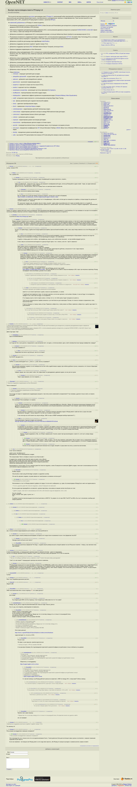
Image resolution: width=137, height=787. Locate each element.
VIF (39, 128)
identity (15, 132)
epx (14, 101)
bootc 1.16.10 (107, 122)
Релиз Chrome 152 (108, 89)
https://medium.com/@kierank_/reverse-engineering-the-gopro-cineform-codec (38, 197)
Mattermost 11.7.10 (108, 120)
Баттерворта (51, 90)
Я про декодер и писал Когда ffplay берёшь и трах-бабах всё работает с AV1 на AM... (53, 690)
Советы (115, 50)
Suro (19, 350)
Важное (115, 36)
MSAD (58, 128)
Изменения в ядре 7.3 (105, 152)
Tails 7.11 (106, 139)
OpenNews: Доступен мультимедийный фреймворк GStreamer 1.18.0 (28, 148)
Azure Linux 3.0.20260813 (110, 140)
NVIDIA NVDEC (81, 30)
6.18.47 (111, 148)
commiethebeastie (17, 602)
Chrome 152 (107, 124)
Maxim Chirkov (127, 784)
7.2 (104, 151)
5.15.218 (102, 149)
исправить (90, 141)
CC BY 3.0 (14, 152)
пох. (19, 182)
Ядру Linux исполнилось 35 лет (111, 78)
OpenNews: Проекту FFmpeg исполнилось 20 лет (22, 144)
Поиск (98, 2)
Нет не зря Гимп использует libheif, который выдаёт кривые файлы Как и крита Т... (51, 310)
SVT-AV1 (69, 37)
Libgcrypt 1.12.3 (107, 114)
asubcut (15, 87)
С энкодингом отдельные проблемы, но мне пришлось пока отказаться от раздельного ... (59, 284)
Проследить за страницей (13, 785)
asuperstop (24, 90)
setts (14, 135)
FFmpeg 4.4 (49, 16)
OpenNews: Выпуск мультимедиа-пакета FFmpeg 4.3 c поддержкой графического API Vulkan (34, 146)
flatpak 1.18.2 (107, 103)
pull (110, 151)
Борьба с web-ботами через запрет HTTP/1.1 (117, 56)
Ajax (71, 163)
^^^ (27, 172)
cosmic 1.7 (106, 127)
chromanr (15, 74)
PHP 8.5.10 (106, 123)
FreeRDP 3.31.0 (107, 119)
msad (17, 128)
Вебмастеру (128, 785)
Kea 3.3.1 (106, 128)
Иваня (11, 529)
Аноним (17, 177)
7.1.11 (108, 148)
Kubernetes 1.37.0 (108, 117)
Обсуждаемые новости (115, 69)
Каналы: (103, 24)
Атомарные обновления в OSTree (114, 63)
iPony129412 (12, 588)
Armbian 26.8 (107, 135)
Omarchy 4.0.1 (107, 136)
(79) (15, 163)
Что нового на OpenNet (107, 27)
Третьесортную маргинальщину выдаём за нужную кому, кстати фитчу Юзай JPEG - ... (54, 314)
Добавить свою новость (107, 32)
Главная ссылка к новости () (25, 143)
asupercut (16, 84)
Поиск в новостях (105, 28)
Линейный (82, 163)
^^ (26, 172)
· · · (31, 166)
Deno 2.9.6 (106, 108)
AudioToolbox (45, 41)
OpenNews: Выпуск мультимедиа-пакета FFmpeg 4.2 (23, 147)
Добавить (114, 785)
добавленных (21, 22)
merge (107, 151)
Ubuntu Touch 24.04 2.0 (109, 145)
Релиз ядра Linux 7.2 (109, 43)
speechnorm (16, 82)
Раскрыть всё (91, 163)
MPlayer (53, 19)
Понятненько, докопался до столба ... (45, 694)
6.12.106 (116, 148)
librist (61, 46)
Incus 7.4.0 (106, 104)
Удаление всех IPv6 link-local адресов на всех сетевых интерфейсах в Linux (114, 59)
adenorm (15, 79)
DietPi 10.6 (106, 141)
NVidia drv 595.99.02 (108, 105)
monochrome (16, 122)
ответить (24, 166)
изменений (13, 22)
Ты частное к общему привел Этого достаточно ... (52, 705)
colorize (15, 117)
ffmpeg (17, 155)
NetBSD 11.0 (107, 143)
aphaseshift (23, 76)
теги (102, 2)
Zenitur (11, 503)
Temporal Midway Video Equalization (66, 95)
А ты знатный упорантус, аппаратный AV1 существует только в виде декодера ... (50, 683)
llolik (19, 418)
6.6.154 (120, 148)
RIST (31, 46)
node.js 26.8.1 (107, 111)
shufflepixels (16, 92)
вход (117, 0)
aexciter (15, 125)
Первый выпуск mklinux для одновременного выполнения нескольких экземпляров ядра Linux (113, 40)
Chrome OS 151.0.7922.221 (110, 134)
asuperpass (16, 90)
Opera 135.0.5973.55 (108, 110)
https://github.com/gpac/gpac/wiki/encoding (34, 269)
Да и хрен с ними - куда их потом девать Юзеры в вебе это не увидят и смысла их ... (53, 319)
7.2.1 (105, 148)
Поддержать (120, 785)
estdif (14, 98)
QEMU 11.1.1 (107, 121)
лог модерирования (95, 745)
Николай (12, 582)
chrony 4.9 (106, 107)
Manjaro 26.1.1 (107, 138)
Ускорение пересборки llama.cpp (114, 61)
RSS (97, 163)
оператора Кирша (30, 106)
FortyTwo (12, 323)
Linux (107, 12)
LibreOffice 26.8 (107, 113)
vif (13, 128)
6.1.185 (124, 148)
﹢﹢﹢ (28, 166)
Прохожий (12, 381)
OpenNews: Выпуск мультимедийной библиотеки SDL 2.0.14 (25, 149)
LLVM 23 (106, 126)
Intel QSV (90, 30)
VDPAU (40, 25)
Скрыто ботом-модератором (28, 503)
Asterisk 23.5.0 (107, 109)
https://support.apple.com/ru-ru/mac (29, 664)
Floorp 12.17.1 (107, 102)
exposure (15, 119)
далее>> (129, 129)
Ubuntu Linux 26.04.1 (108, 133)
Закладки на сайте (11, 784)
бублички (14, 341)
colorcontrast (16, 111)
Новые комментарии (106, 30)
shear (14, 103)
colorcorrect (16, 114)
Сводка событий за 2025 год (108, 45)
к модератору (38, 166)
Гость (19, 370)
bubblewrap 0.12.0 (108, 116)
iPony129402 (18, 543)
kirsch (14, 106)
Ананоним (23, 189)
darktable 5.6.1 (107, 115)
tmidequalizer (17, 95)
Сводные (114, 25)
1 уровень (75, 163)
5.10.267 (107, 149)
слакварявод (15, 334)
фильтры (16, 72)
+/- (86, 163)
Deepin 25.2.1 (107, 142)
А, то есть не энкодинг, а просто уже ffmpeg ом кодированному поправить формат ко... (54, 280)
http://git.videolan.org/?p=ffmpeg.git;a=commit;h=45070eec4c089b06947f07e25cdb (36, 421)
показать (77, 275)
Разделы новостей (106, 25)
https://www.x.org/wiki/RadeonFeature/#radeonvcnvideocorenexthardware (34, 632)
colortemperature (18, 109)
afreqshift (15, 76)
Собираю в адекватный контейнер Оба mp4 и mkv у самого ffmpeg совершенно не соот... (52, 275)
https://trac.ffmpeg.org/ (22, 216)
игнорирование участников (85, 745)
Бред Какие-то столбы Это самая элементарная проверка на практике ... (55, 701)
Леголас (11, 166)
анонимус (14, 214)
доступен (31, 16)
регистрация (121, 0)
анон (22, 244)
